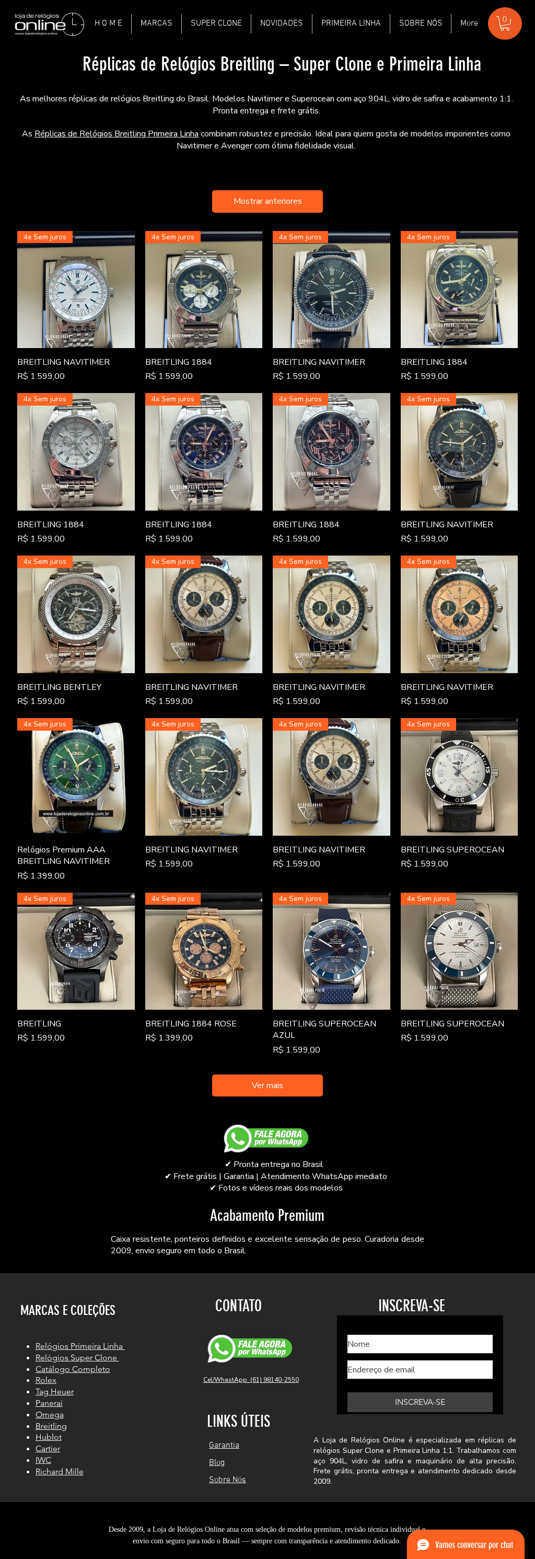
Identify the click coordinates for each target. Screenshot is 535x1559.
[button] (156, 23)
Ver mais (267, 1085)
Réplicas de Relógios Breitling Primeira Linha (116, 134)
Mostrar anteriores (268, 201)
